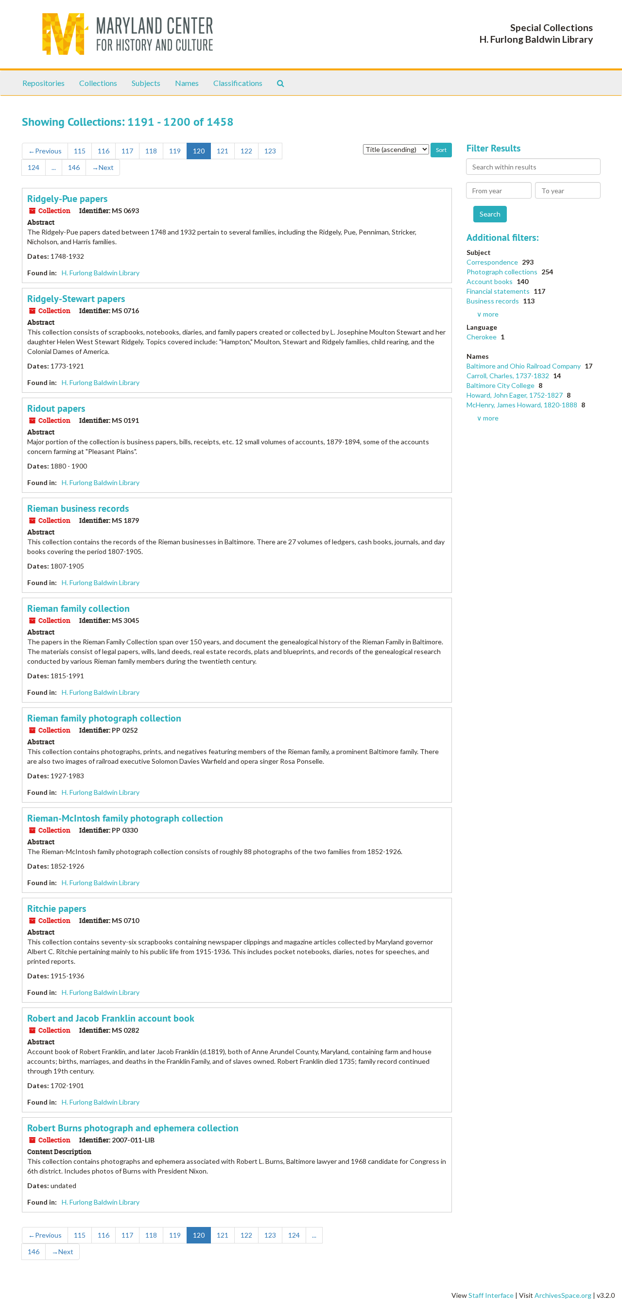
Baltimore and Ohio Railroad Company (524, 366)
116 (103, 151)
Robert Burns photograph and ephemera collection (133, 1128)
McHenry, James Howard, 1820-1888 (522, 405)
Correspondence (492, 262)
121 (222, 151)
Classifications (237, 82)
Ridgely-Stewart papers (76, 298)
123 (270, 151)
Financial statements (498, 291)
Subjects (146, 82)
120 (199, 151)
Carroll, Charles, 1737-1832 (508, 375)
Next (103, 167)
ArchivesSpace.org (563, 1295)
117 (127, 151)
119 (175, 151)
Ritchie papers (56, 908)
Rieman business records (78, 508)
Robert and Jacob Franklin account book (110, 1018)
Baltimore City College (501, 385)
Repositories (43, 82)
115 (80, 151)
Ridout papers (56, 408)
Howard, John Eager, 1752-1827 (515, 395)
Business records (493, 301)
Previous (45, 151)
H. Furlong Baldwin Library (100, 273)
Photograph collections (502, 272)
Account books (490, 281)
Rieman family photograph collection (104, 718)
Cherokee (482, 337)
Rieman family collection (78, 608)
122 (246, 151)
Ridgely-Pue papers (67, 198)
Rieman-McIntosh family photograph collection (125, 818)
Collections (98, 82)
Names (187, 82)
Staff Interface (491, 1295)
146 (74, 167)
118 (151, 151)
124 (33, 167)
